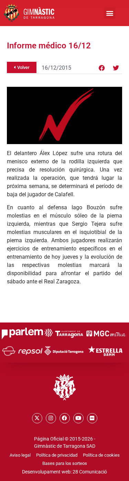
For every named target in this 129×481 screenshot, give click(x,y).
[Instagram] (51, 418)
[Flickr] (92, 418)
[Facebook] (102, 68)
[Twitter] (116, 68)
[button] (109, 13)
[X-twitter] (37, 418)
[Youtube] (78, 418)
